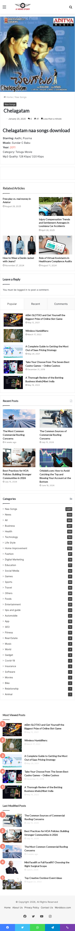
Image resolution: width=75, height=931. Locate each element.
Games (9, 576)
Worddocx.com (63, 907)
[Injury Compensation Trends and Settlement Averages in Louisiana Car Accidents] (55, 206)
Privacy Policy (31, 907)
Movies (9, 677)
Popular (12, 304)
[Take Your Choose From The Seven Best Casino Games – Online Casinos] (13, 366)
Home (9, 97)
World (8, 649)
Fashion (9, 553)
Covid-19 (10, 660)
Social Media (12, 570)
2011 (13, 147)
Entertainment (13, 604)
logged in (22, 289)
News (8, 514)
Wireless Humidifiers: (37, 330)
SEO (7, 626)
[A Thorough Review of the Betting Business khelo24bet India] (13, 382)
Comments (61, 304)
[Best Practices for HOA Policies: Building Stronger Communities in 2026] (19, 458)
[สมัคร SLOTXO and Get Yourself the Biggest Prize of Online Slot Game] (13, 320)
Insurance (10, 666)
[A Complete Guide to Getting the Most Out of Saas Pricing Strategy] (13, 351)
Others (8, 593)
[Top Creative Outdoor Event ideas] (12, 882)
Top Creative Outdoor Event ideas (43, 877)
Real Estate (11, 638)
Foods (8, 598)
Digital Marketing (14, 559)
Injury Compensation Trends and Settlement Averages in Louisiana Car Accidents (54, 222)
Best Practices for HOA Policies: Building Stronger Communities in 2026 (17, 474)
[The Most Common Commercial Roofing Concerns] (19, 418)
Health (8, 531)
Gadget (9, 655)
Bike (7, 683)
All (6, 520)
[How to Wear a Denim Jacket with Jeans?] (19, 245)
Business (10, 525)
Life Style (10, 542)
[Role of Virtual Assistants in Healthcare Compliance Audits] (55, 245)
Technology (11, 537)
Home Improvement (16, 548)
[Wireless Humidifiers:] (13, 335)
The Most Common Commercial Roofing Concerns (14, 435)
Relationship (11, 688)
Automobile (11, 615)
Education (10, 565)
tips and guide (13, 610)
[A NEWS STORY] (23, 6)
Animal (8, 694)
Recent (35, 304)
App (7, 621)
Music (8, 643)
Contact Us (47, 907)
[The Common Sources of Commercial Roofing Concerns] (56, 418)
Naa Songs (21, 97)
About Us (17, 907)
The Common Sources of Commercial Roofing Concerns (53, 435)
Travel (8, 587)
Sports (8, 582)
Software (10, 671)
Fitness (9, 632)
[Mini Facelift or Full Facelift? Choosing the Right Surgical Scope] (12, 867)
